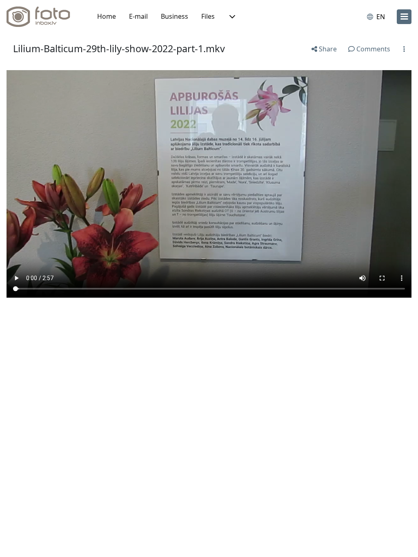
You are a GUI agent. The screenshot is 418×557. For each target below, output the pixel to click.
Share (327, 48)
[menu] (404, 16)
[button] (231, 17)
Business (174, 16)
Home (106, 16)
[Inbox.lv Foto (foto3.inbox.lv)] (43, 17)
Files (208, 16)
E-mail (138, 16)
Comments (372, 48)
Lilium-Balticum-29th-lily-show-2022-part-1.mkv (119, 48)
